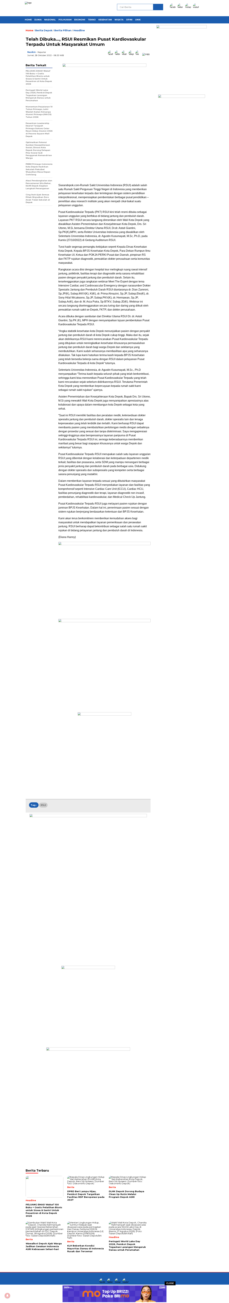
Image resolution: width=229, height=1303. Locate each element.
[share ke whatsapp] (125, 54)
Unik (138, 19)
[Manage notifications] (7, 1295)
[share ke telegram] (132, 54)
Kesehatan (105, 19)
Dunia (38, 19)
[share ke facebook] (111, 54)
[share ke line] (138, 54)
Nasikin (31, 52)
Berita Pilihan (62, 30)
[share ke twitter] (118, 54)
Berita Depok (43, 30)
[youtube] (196, 7)
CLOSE (170, 1283)
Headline (79, 30)
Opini (129, 19)
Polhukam (65, 19)
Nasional (50, 19)
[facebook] (173, 7)
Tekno (92, 19)
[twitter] (181, 7)
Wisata (118, 19)
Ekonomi (79, 19)
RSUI (43, 805)
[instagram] (188, 7)
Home (28, 19)
